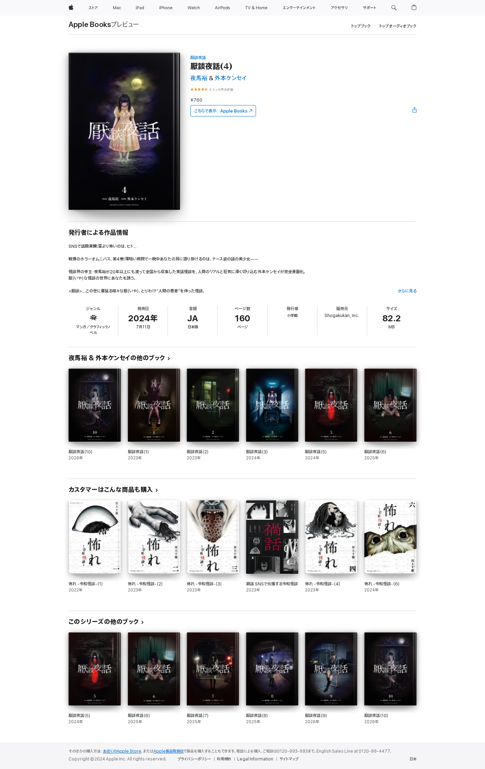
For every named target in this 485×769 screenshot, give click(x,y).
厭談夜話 (198, 57)
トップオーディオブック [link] (397, 26)
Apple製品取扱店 (168, 751)
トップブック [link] (361, 26)
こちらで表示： (220, 111)
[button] (393, 8)
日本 (412, 759)
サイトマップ (288, 759)
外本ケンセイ (230, 78)
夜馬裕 (198, 78)
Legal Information (255, 759)
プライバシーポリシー (194, 759)
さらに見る (407, 291)
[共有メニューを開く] (415, 111)
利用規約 (224, 759)
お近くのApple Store (122, 751)
